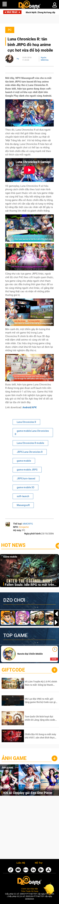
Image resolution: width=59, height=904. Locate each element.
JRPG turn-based (26, 478)
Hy (18, 59)
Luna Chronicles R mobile (30, 443)
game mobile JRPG (27, 469)
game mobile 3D (25, 487)
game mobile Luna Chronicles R (32, 432)
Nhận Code (36, 683)
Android (26, 407)
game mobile (24, 460)
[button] (56, 622)
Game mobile (10, 556)
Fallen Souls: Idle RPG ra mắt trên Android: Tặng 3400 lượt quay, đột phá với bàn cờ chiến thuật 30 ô (29, 585)
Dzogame (24, 527)
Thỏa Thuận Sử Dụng (29, 891)
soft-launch (23, 496)
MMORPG (28, 523)
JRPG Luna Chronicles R (30, 452)
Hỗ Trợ (38, 862)
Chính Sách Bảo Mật (29, 889)
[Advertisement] (29, 828)
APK (34, 407)
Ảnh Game (14, 758)
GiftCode (13, 670)
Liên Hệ (21, 862)
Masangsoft (23, 505)
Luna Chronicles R (26, 422)
